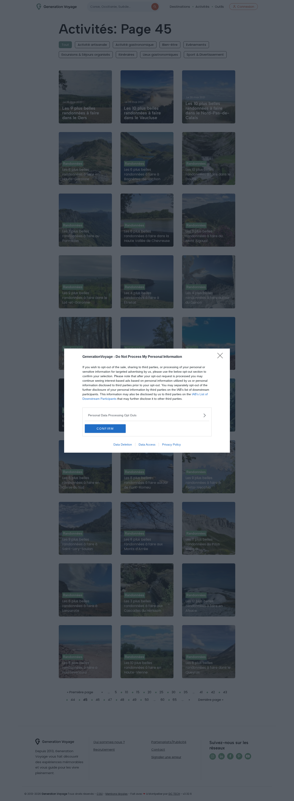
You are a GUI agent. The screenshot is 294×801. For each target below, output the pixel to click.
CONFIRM (105, 428)
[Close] (221, 357)
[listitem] (147, 415)
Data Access (147, 444)
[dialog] (147, 401)
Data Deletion (122, 444)
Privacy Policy (171, 444)
